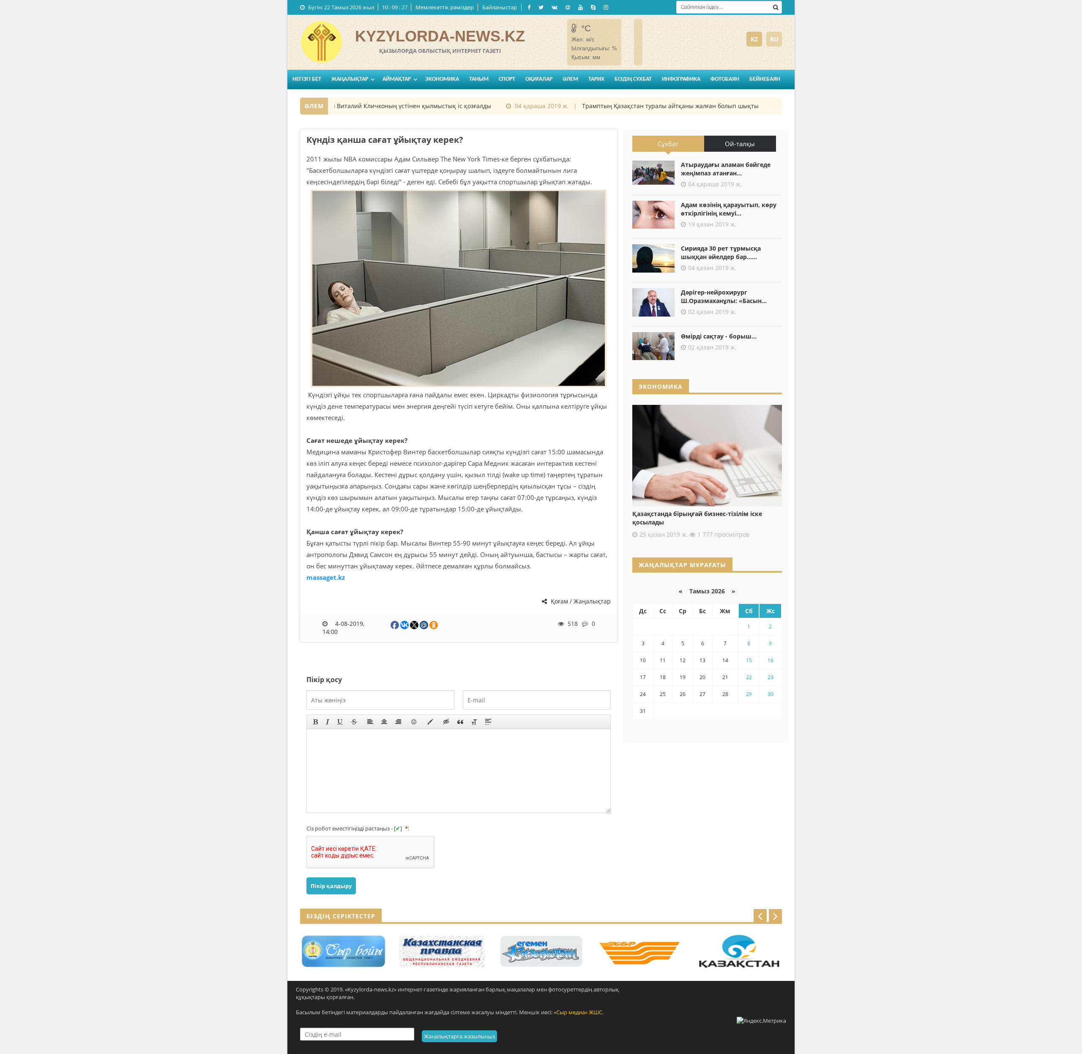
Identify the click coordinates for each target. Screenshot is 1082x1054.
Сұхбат (668, 143)
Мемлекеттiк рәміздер (444, 7)
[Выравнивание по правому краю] (398, 721)
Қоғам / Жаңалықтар (580, 601)
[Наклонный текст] (327, 721)
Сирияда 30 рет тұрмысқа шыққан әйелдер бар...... (721, 252)
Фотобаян (724, 79)
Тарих (596, 79)
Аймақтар (397, 79)
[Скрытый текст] (446, 721)
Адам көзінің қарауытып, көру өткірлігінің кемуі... (728, 209)
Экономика (442, 79)
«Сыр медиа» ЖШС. (579, 1012)
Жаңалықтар (349, 79)
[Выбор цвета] (430, 721)
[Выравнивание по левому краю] (370, 721)
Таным (479, 79)
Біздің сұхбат (633, 79)
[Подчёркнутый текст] (340, 721)
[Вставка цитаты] (460, 721)
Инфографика (681, 79)
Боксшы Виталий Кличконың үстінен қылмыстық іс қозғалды (385, 106)
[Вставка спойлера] (488, 721)
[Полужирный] (315, 721)
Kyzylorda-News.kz (440, 36)
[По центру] (384, 721)
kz (754, 39)
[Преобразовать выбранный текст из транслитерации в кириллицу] (474, 721)
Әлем (570, 79)
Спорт (507, 79)
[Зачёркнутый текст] (354, 721)
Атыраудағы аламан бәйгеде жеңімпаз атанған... (726, 169)
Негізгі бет (306, 79)
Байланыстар (499, 7)
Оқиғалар (538, 79)
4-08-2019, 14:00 (343, 628)
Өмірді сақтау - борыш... (719, 336)
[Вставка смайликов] (414, 721)
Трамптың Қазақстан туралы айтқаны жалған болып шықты (654, 106)
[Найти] (775, 6)
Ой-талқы (740, 143)
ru (774, 39)
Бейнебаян (764, 79)
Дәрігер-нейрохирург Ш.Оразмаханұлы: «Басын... (724, 296)
